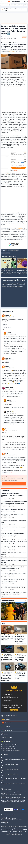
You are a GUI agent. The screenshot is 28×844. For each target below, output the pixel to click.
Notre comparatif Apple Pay (9, 748)
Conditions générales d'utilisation (8, 818)
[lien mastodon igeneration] (14, 809)
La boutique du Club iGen (6, 737)
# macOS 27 (13, 5)
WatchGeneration (8, 730)
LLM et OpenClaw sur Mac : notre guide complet (13, 9)
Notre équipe (4, 821)
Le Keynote (3, 736)
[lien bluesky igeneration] (23, 809)
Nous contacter (4, 823)
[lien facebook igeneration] (17, 809)
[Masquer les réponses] (2, 343)
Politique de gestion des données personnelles (11, 819)
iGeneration (7, 726)
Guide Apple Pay (4, 796)
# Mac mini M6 (5, 5)
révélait (7, 173)
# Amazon (4, 250)
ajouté (6, 141)
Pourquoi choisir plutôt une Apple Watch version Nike (13, 797)
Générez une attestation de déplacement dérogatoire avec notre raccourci (13, 802)
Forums (2, 733)
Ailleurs (24, 37)
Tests (3, 624)
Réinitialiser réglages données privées (14, 834)
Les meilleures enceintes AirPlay (10, 744)
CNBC (15, 170)
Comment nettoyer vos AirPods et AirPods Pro (11, 794)
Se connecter (14, 484)
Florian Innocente (5, 36)
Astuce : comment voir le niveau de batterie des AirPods (13, 798)
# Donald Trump (6, 253)
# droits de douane (13, 250)
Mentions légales (4, 817)
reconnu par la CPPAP (21, 829)
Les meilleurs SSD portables (9, 746)
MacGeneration (8, 722)
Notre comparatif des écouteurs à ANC (11, 750)
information (12, 51)
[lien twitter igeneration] (20, 809)
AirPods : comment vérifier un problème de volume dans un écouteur (13, 792)
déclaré (20, 228)
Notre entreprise (4, 822)
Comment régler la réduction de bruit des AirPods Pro (13, 800)
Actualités (5, 491)
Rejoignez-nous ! (14, 710)
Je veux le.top (4, 734)
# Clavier (20, 5)
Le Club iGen (7, 719)
